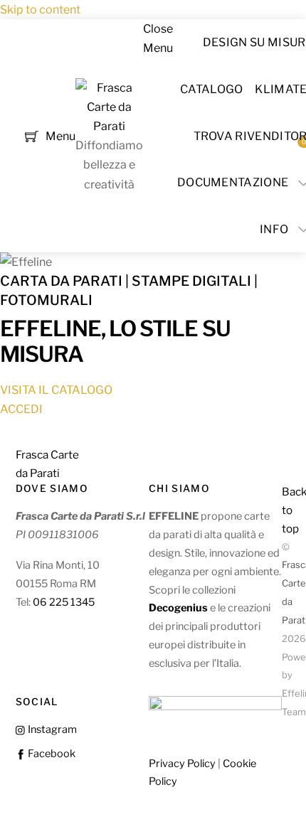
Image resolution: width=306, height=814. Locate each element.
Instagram (51, 729)
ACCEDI (21, 409)
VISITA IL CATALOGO (56, 390)
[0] (32, 134)
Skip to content (40, 9)
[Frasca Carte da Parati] (109, 126)
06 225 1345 (64, 602)
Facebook (50, 753)
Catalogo (211, 89)
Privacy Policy (182, 763)
